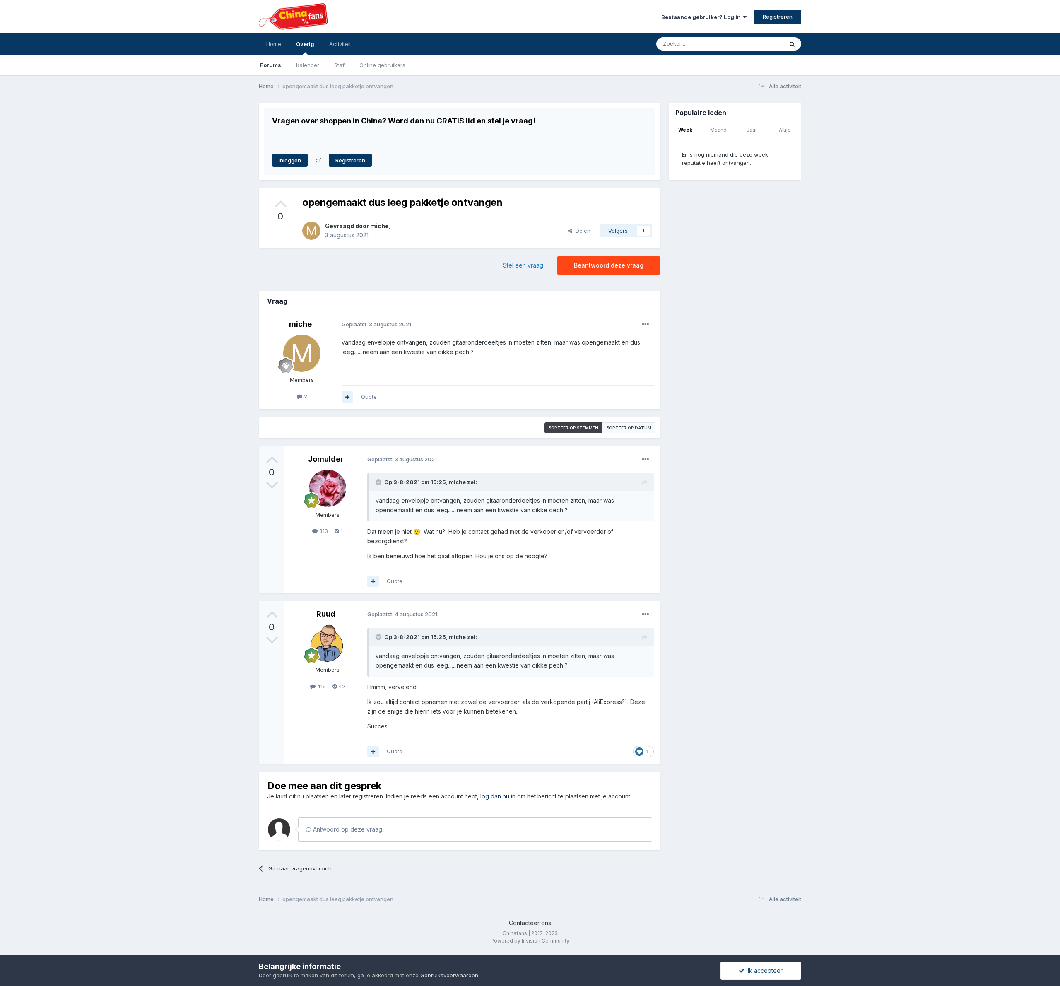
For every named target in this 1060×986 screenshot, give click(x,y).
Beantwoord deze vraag (608, 265)
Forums (270, 65)
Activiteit (340, 44)
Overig (305, 44)
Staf (339, 65)
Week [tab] (685, 130)
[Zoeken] (792, 44)
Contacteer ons (530, 922)
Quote (369, 396)
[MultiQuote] (347, 397)
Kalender (307, 65)
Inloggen (290, 160)
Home (273, 44)
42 (341, 686)
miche (379, 225)
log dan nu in (498, 796)
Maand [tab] (718, 130)
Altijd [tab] (785, 130)
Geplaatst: (376, 324)
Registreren (778, 16)
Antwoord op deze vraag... (348, 829)
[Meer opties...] (645, 325)
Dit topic (762, 44)
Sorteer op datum (629, 427)
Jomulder (326, 459)
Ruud (325, 614)
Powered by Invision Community (530, 941)
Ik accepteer (763, 970)
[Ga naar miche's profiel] (311, 231)
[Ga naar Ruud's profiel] (327, 643)
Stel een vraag (523, 265)
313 (323, 531)
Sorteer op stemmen (573, 427)
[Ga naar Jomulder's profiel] (327, 488)
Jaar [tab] (752, 130)
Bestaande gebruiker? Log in (702, 17)
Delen (581, 230)
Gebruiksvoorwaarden (449, 975)
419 (321, 686)
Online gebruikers (382, 65)
